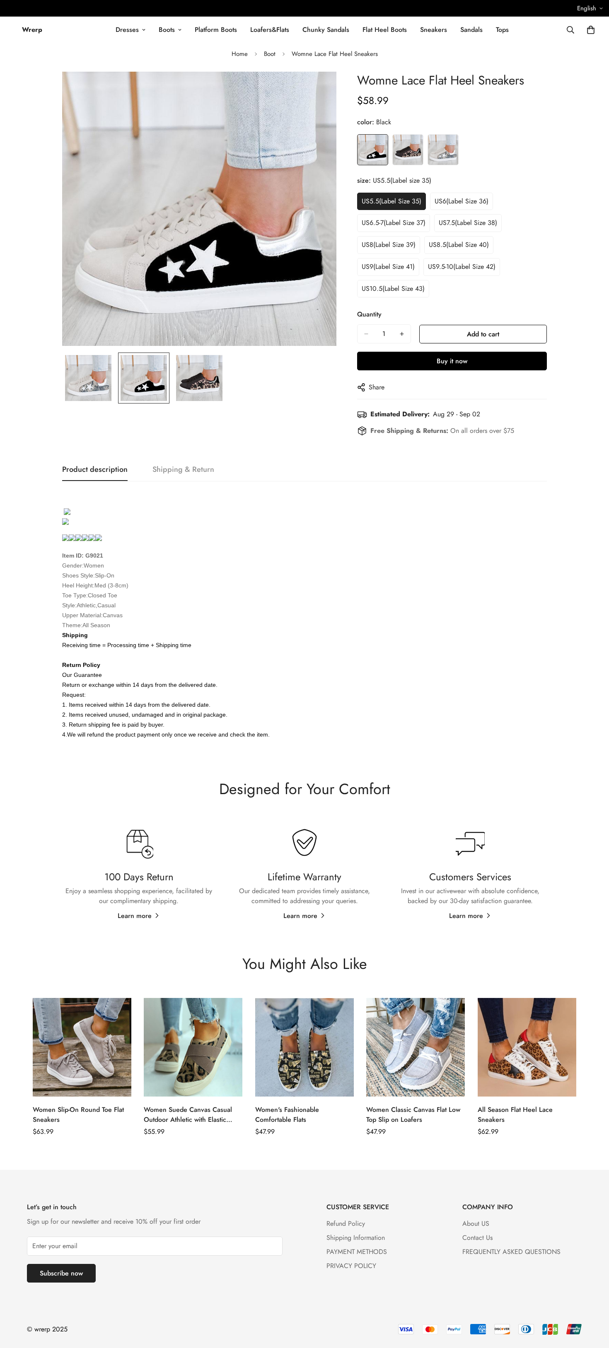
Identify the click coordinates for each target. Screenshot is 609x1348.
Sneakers (433, 29)
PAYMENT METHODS (356, 1251)
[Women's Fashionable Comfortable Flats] (304, 1047)
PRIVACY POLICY (351, 1266)
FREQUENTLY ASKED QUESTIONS (511, 1251)
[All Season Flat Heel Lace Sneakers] (527, 1047)
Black (372, 149)
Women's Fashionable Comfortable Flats (287, 1114)
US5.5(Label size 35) (391, 201)
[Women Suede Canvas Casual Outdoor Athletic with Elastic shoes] (193, 1047)
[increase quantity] (402, 334)
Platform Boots (216, 29)
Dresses (127, 29)
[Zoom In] (318, 89)
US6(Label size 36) (461, 201)
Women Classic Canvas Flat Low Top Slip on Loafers (413, 1114)
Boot (270, 53)
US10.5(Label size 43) (393, 288)
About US (475, 1223)
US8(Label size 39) (389, 244)
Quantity (369, 314)
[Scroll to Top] (592, 1302)
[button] (590, 29)
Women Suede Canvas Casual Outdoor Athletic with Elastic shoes (188, 1115)
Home (240, 53)
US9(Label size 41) (388, 266)
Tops (502, 29)
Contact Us (477, 1237)
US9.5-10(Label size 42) (461, 266)
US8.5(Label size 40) (459, 244)
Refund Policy (345, 1223)
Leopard (407, 149)
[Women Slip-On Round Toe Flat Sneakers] (82, 1047)
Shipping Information (355, 1237)
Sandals (471, 29)
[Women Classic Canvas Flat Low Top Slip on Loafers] (415, 1047)
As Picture (443, 149)
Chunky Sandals (325, 29)
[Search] (570, 30)
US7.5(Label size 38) (468, 222)
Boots (167, 29)
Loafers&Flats (269, 29)
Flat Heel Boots (384, 29)
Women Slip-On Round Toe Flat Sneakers (78, 1114)
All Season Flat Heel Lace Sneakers (515, 1114)
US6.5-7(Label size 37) (393, 222)
